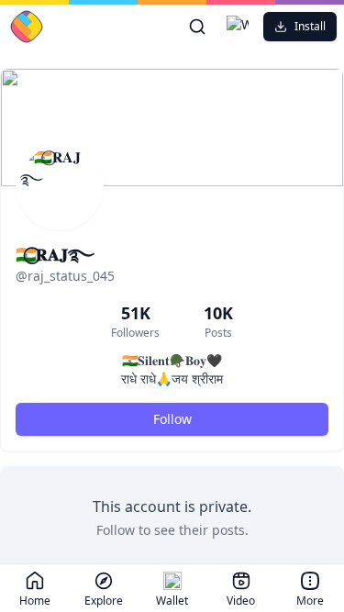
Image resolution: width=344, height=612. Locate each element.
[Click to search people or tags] (197, 26)
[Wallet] (237, 26)
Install (310, 26)
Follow (172, 419)
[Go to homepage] (69, 26)
